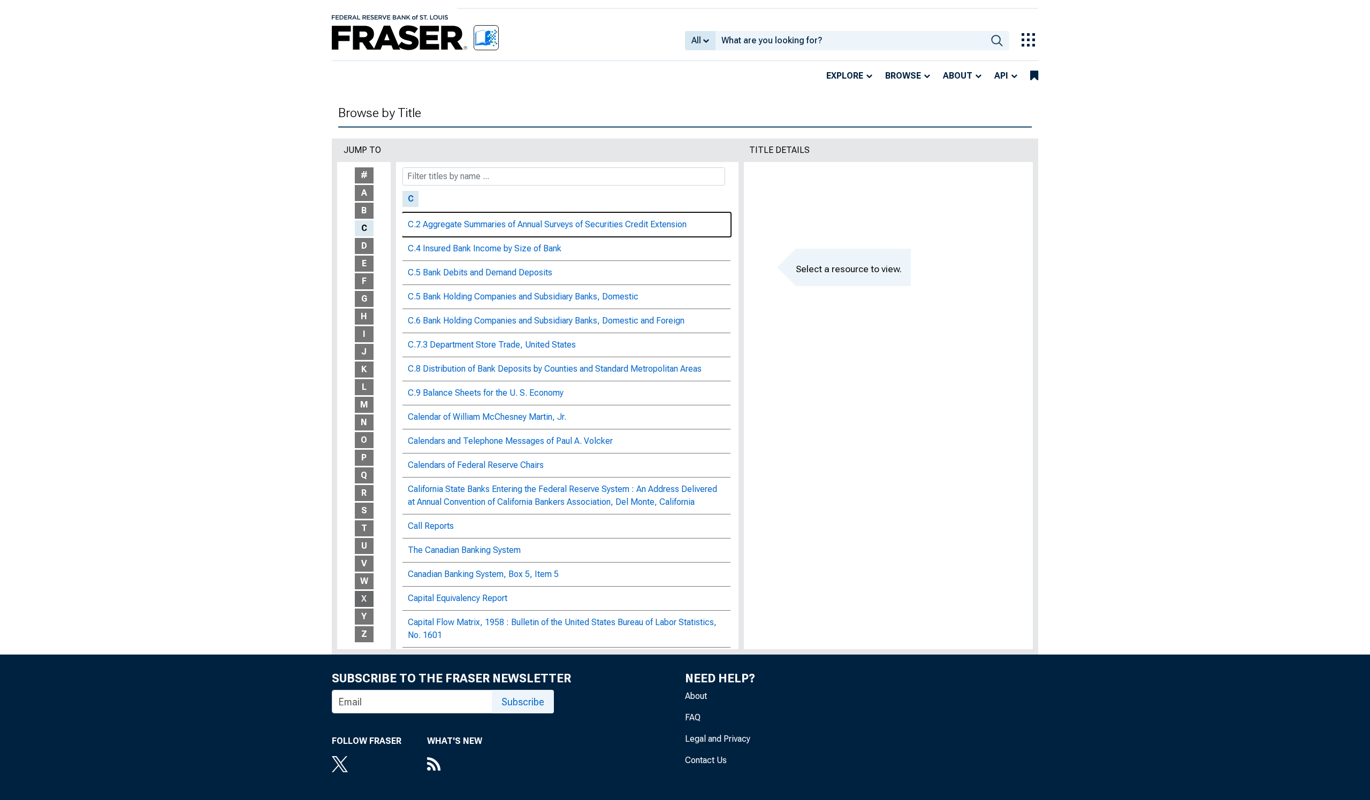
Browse (903, 76)
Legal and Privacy (717, 739)
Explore (844, 76)
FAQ (693, 717)
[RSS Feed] (454, 765)
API (1001, 76)
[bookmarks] (1034, 76)
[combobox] (850, 40)
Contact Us (706, 760)
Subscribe (522, 701)
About (957, 76)
